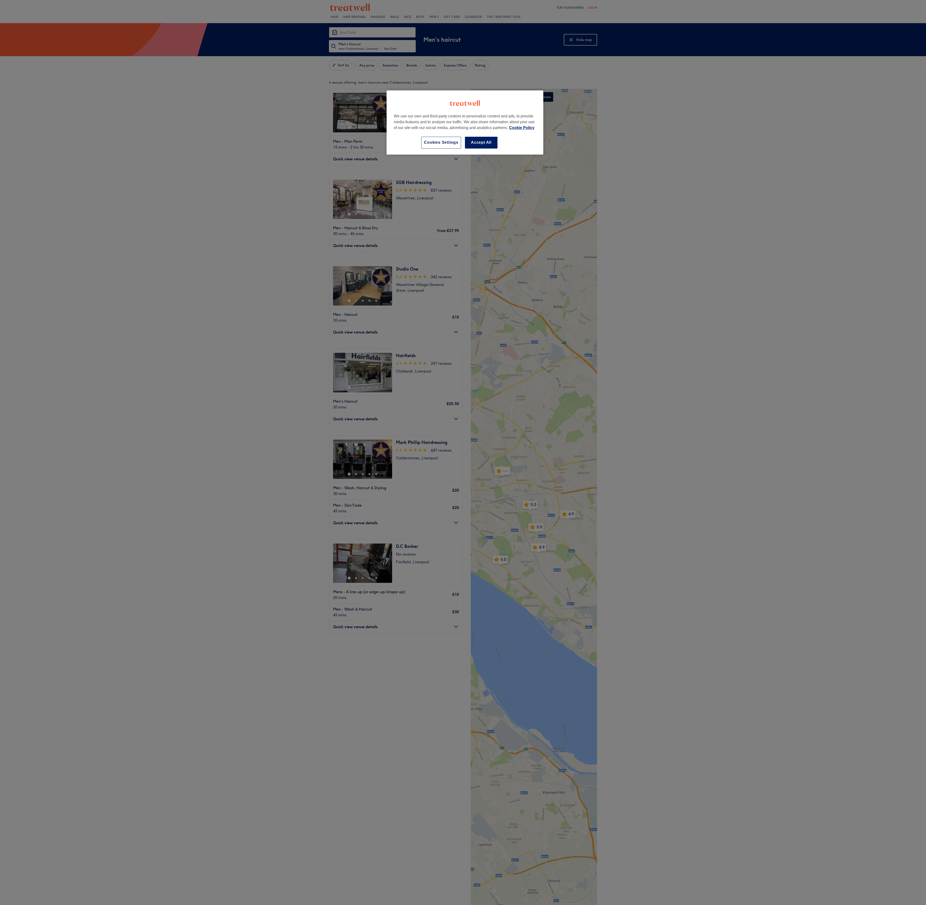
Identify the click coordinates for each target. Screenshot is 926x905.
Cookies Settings (441, 142)
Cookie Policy (521, 128)
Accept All (481, 142)
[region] (465, 122)
